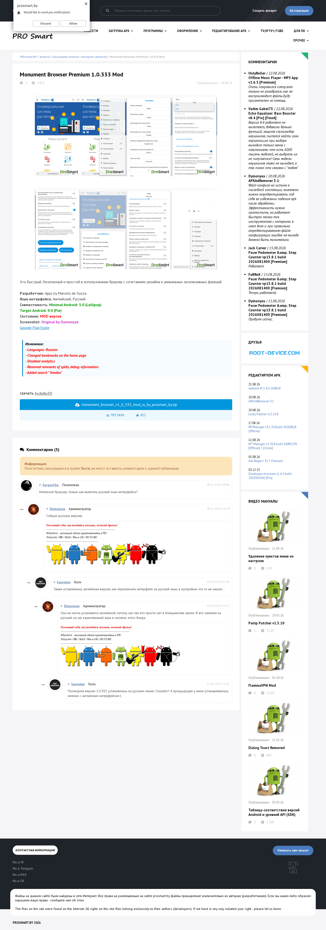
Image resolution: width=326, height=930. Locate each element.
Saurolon (63, 582)
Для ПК (299, 31)
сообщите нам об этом (67, 900)
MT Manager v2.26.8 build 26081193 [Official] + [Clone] (272, 446)
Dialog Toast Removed (266, 747)
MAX (68, 537)
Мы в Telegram (23, 868)
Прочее (299, 40)
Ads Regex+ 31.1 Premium (265, 461)
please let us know (267, 909)
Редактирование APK (229, 31)
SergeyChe (50, 485)
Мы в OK (78, 537)
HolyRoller (256, 73)
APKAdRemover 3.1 (261, 401)
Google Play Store (34, 327)
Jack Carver (257, 248)
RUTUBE (91, 537)
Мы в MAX (19, 875)
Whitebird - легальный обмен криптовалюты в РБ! (76, 533)
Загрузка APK (119, 31)
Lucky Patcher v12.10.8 (263, 414)
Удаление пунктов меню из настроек (271, 558)
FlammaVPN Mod (262, 685)
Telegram (51, 537)
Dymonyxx (57, 509)
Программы (153, 31)
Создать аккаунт (264, 11)
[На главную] (33, 36)
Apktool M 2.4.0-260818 (264, 388)
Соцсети (91, 31)
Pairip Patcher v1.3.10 (266, 623)
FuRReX (254, 274)
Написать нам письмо (293, 850)
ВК (61, 537)
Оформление (187, 31)
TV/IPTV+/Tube (271, 31)
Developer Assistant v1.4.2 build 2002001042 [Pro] (269, 476)
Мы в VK (18, 862)
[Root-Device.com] (274, 352)
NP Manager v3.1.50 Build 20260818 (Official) (272, 429)
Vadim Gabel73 (260, 108)
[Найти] (107, 11)
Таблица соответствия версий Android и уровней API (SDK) (274, 812)
